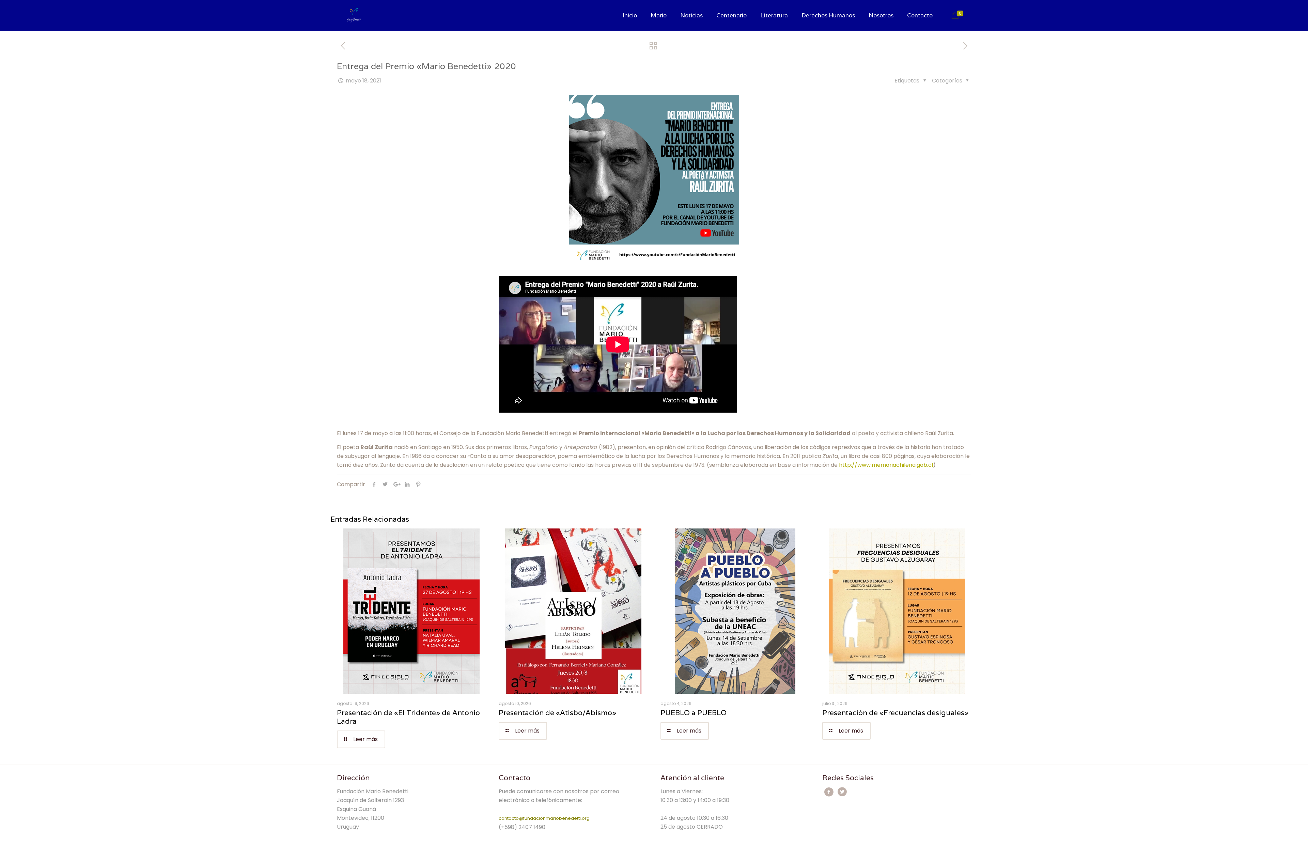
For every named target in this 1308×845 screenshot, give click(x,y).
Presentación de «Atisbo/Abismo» (557, 712)
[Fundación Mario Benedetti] (354, 15)
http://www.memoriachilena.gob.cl (886, 465)
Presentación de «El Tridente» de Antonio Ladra (408, 717)
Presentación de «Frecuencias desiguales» (895, 712)
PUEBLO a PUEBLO (693, 712)
